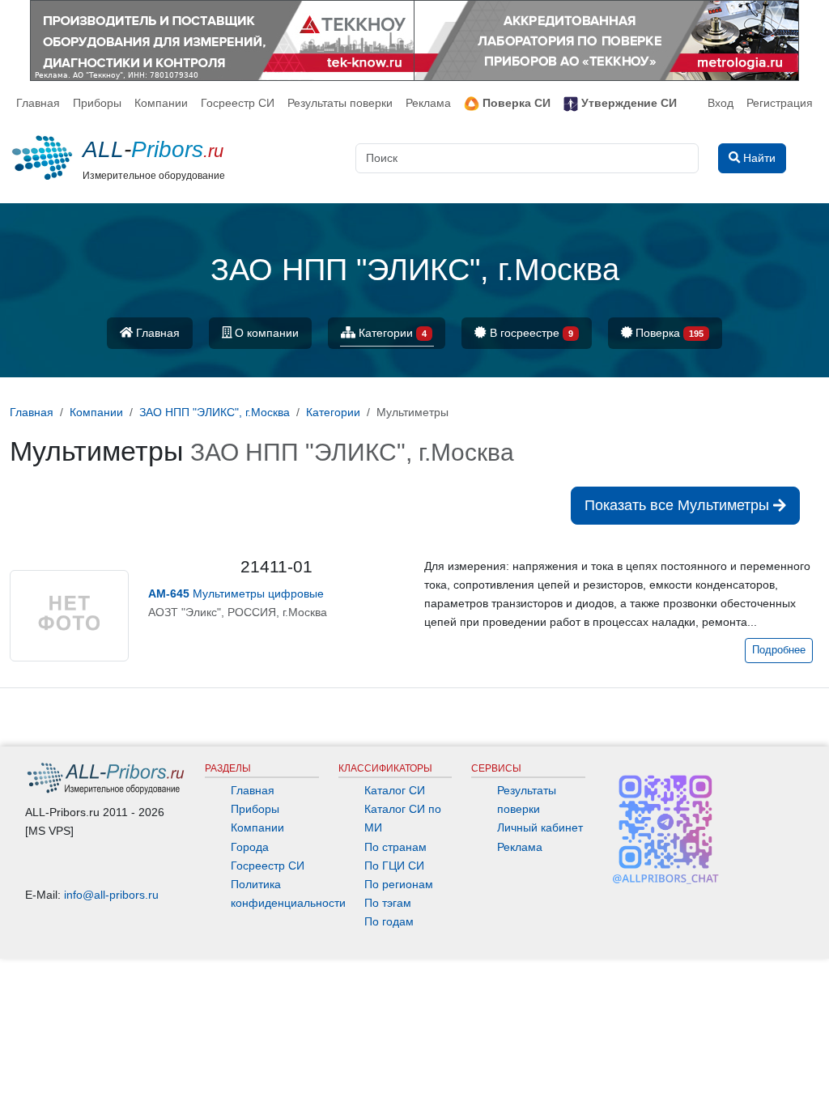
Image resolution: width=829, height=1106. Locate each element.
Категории (391, 332)
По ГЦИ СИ (394, 865)
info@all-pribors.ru (111, 894)
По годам (389, 921)
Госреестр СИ (237, 102)
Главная (38, 102)
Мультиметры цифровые (236, 593)
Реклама (428, 102)
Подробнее (779, 650)
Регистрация (779, 102)
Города (250, 846)
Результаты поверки (340, 102)
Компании (161, 102)
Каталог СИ (394, 790)
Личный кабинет (540, 827)
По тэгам (387, 902)
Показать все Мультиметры (679, 505)
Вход (720, 102)
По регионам (398, 884)
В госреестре (530, 332)
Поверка (668, 332)
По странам (395, 846)
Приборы (97, 102)
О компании (265, 332)
